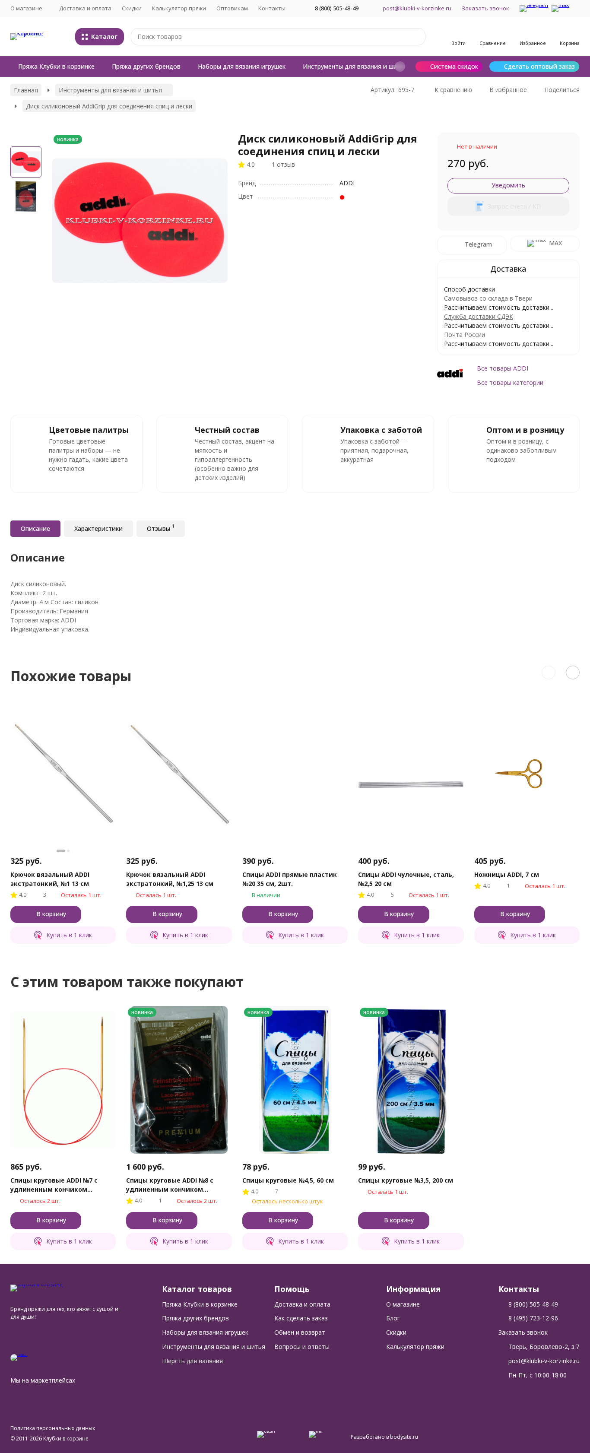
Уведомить (508, 185)
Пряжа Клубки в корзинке (56, 66)
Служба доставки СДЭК (478, 316)
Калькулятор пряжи (179, 8)
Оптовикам (232, 8)
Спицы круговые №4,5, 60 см (288, 1180)
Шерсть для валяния (192, 1361)
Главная (26, 90)
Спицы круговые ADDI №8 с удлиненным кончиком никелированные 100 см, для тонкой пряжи (173, 1185)
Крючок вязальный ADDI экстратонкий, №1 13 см (49, 879)
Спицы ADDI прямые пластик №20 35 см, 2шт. (289, 879)
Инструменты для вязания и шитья (355, 66)
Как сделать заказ (301, 1318)
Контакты (271, 8)
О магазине (403, 1304)
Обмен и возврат (299, 1332)
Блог (393, 1318)
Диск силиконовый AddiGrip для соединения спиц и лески (109, 106)
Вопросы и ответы (302, 1346)
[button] (400, 66)
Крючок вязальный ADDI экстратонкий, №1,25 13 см (169, 879)
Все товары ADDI (502, 368)
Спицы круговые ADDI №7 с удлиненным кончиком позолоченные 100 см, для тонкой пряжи (54, 1185)
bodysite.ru (404, 1436)
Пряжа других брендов (146, 66)
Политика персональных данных (52, 1428)
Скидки (132, 8)
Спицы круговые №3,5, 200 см (405, 1180)
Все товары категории (510, 382)
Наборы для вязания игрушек (241, 66)
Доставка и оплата (85, 8)
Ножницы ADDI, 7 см (506, 874)
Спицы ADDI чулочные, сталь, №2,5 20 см (406, 879)
